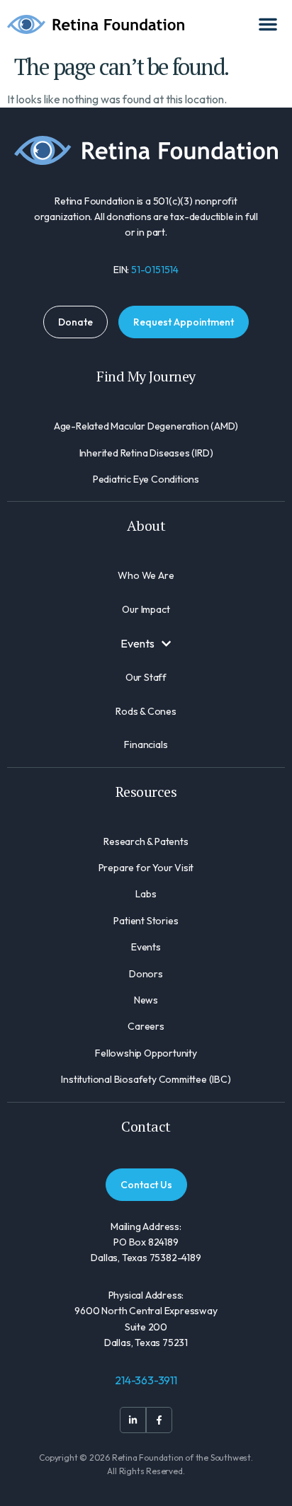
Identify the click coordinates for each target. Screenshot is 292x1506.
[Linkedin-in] (133, 1420)
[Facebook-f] (159, 1420)
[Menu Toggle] (268, 24)
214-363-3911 (146, 1380)
